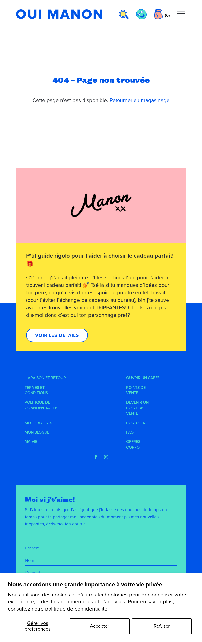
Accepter (99, 626)
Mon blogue (37, 432)
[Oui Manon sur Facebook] (96, 457)
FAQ (130, 432)
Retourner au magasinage (139, 100)
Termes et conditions (36, 390)
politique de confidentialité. (77, 609)
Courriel (32, 572)
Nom (29, 560)
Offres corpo (133, 444)
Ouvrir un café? (142, 378)
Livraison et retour (45, 378)
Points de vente (136, 390)
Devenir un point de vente (137, 408)
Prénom (32, 548)
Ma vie (31, 441)
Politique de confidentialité (41, 405)
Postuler (135, 423)
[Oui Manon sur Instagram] (106, 457)
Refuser (162, 626)
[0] (158, 14)
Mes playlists (38, 423)
